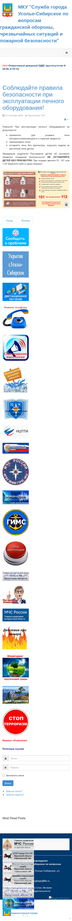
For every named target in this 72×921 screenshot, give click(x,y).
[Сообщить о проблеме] (16, 236)
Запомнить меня (15, 775)
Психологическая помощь (17, 894)
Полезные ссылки (13, 748)
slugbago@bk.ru (41, 880)
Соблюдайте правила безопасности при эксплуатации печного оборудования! (33, 97)
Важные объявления (15, 740)
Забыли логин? (14, 791)
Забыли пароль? (15, 794)
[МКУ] (7, 10)
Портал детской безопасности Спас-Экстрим (27, 887)
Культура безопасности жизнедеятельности (26, 891)
